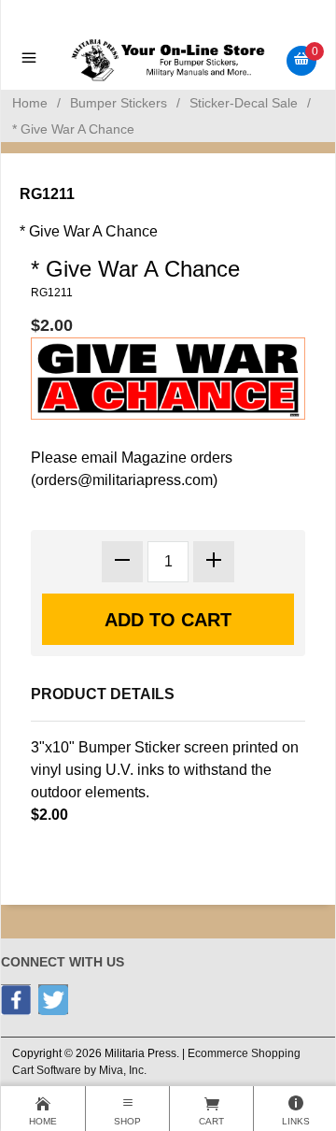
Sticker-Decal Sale (243, 102)
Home (30, 102)
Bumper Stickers (118, 102)
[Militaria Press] (168, 59)
